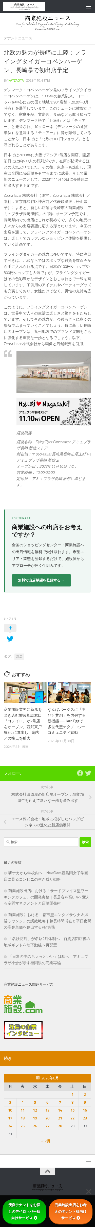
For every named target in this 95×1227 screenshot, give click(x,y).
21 (60, 1118)
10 (10, 1110)
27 (47, 1126)
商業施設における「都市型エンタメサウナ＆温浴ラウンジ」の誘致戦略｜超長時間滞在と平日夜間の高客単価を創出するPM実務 (47, 921)
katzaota (16, 80)
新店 (19, 656)
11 (23, 1110)
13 (47, 1110)
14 (60, 1110)
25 (23, 1126)
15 (72, 1110)
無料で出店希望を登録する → (41, 580)
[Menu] (88, 6)
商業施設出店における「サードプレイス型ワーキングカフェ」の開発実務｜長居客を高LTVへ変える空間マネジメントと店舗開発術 (47, 897)
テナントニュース (18, 38)
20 (47, 1118)
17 (10, 1118)
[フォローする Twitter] (88, 773)
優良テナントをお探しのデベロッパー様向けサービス (24, 1211)
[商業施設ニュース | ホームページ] (31, 6)
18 (23, 1118)
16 (85, 1110)
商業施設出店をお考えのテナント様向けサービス (71, 1211)
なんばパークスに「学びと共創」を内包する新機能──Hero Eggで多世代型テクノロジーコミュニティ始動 (67, 721)
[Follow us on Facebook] (80, 773)
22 (72, 1118)
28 (60, 1126)
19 (35, 1118)
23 (85, 1118)
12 (35, 1110)
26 (35, 1126)
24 (10, 1126)
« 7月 (46, 1141)
